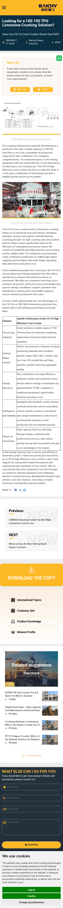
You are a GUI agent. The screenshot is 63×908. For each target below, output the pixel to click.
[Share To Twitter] (21, 490)
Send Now (33, 845)
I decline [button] (31, 896)
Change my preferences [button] (31, 902)
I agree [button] (31, 889)
